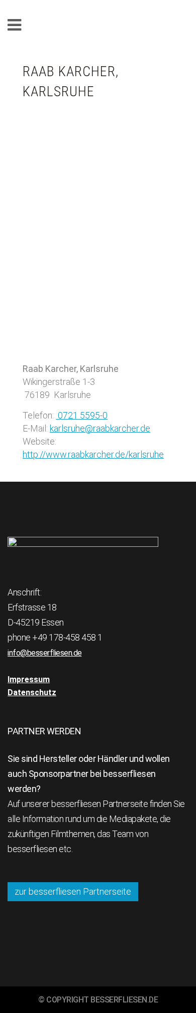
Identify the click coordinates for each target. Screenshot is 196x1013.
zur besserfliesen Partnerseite (73, 891)
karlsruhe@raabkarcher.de (100, 428)
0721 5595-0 (82, 415)
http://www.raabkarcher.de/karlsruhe (93, 454)
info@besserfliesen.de (45, 653)
